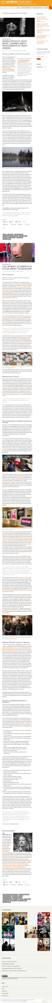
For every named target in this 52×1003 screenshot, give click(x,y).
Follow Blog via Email (42, 49)
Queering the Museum (26, 647)
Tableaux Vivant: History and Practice (9, 961)
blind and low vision (19, 234)
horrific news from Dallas (21, 286)
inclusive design (12, 237)
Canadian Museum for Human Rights (12, 531)
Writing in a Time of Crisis (37, 7)
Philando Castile (14, 289)
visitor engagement (23, 900)
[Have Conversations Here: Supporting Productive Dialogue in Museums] (31, 931)
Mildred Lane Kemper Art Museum (19, 859)
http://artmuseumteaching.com (13, 977)
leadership (46, 7)
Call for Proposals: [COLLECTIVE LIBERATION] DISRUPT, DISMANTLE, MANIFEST (43, 36)
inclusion (5, 237)
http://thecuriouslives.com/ (10, 367)
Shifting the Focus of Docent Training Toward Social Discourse (14, 970)
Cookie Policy (24, 1000)
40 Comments (20, 271)
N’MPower (4, 608)
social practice (14, 900)
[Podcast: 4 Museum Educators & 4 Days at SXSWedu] (8, 931)
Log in (3, 988)
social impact (6, 900)
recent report (5, 449)
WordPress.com (5, 995)
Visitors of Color (17, 647)
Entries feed (4, 991)
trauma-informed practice (26, 7)
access (4, 234)
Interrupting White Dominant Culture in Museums (12, 968)
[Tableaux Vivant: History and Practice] (8, 918)
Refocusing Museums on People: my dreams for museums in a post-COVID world (43, 30)
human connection (7, 897)
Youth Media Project (13, 608)
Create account (5, 986)
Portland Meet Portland (9, 482)
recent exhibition (20, 477)
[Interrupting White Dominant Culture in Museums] (43, 931)
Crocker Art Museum (17, 863)
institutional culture (17, 897)
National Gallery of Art (9, 866)
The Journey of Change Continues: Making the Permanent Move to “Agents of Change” (43, 18)
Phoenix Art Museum (23, 868)
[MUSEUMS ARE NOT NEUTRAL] (43, 918)
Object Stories (22, 474)
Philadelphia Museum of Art (10, 868)
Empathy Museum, (24, 337)
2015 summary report (27, 540)
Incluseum (30, 646)
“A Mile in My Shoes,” (19, 340)
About (18, 7)
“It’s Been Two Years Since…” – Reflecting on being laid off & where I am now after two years (43, 25)
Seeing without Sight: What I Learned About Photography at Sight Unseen (14, 45)
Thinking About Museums (8, 647)
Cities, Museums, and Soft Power (14, 556)
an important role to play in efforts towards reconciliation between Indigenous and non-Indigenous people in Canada (17, 539)
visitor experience (6, 902)
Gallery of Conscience (24, 577)
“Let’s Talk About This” (23, 602)
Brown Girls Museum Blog (8, 649)
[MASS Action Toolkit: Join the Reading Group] (21, 918)
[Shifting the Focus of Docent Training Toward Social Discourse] (43, 944)
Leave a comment (22, 50)
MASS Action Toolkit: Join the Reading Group (11, 966)
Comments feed (5, 993)
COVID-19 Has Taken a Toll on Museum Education (43, 41)
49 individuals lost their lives (11, 297)
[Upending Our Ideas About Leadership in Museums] (8, 944)
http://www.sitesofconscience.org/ (11, 638)
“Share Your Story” (23, 550)
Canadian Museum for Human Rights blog (23, 60)
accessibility (10, 234)
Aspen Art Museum (8, 863)
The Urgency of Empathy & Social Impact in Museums (17, 267)
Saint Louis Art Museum (9, 857)
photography (20, 237)
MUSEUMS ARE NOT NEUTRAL (8, 963)
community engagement (24, 894)
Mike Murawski (14, 50)
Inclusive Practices (6, 264)
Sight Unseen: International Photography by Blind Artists (8, 69)
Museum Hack (15, 650)
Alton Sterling (6, 289)
